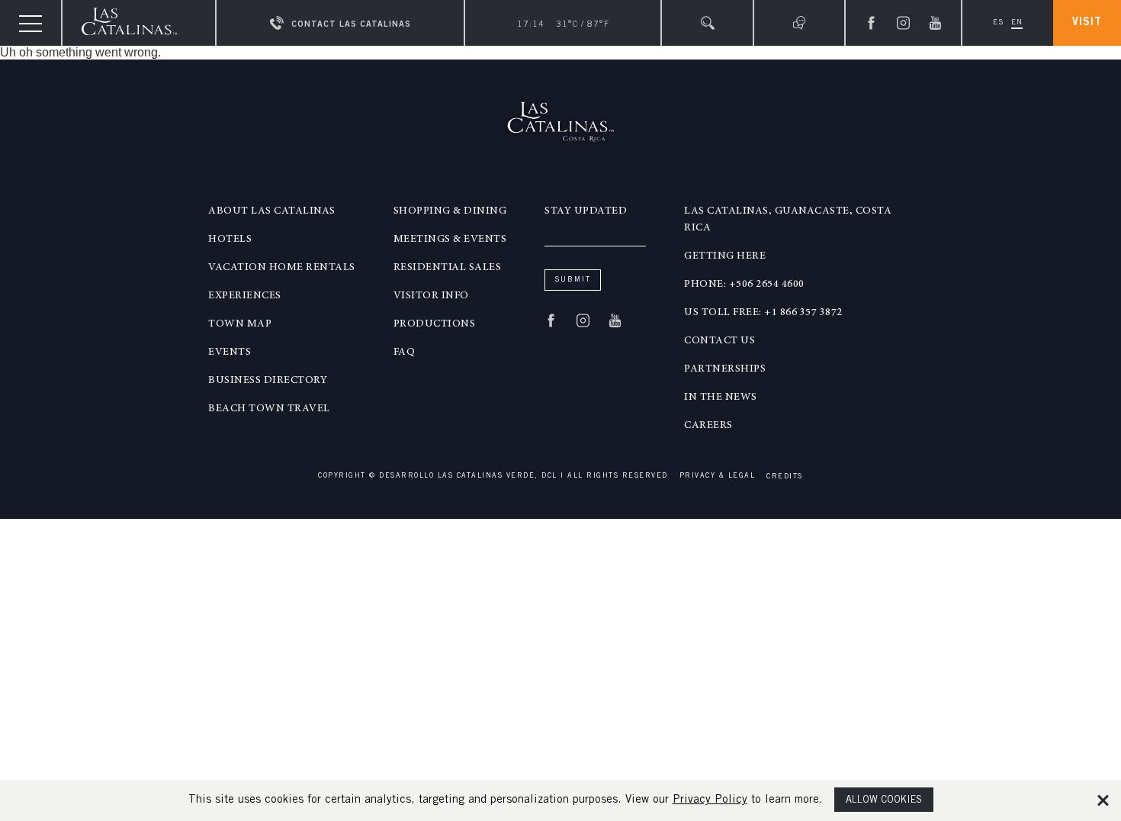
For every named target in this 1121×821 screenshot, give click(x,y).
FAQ (404, 352)
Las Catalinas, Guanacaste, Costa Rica (787, 219)
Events (229, 352)
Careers (708, 425)
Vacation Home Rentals (281, 267)
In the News (720, 397)
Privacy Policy (710, 800)
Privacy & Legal (717, 476)
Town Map (239, 324)
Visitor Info (431, 296)
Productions (434, 324)
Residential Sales (447, 267)
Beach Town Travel (269, 409)
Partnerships (725, 369)
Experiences (244, 296)
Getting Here (725, 256)
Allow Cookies (884, 801)
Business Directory (267, 380)
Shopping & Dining (450, 211)
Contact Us (719, 341)
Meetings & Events (450, 239)
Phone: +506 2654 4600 (744, 284)
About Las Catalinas (272, 211)
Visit (1087, 23)
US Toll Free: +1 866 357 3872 (763, 312)
